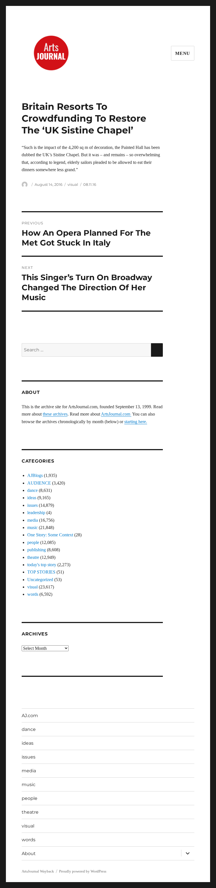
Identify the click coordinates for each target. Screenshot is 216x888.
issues (32, 505)
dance (32, 490)
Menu (182, 53)
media (32, 520)
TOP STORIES (41, 572)
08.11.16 (89, 184)
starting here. (135, 421)
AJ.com (30, 715)
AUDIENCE (39, 483)
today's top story (41, 564)
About (29, 853)
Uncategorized (40, 579)
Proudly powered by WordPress (82, 871)
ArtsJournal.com (116, 414)
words (32, 594)
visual (73, 184)
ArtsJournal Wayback (38, 871)
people (33, 542)
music (32, 527)
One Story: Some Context (50, 534)
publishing (36, 549)
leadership (36, 512)
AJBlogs (35, 475)
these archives (55, 414)
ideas (31, 497)
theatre (33, 557)
